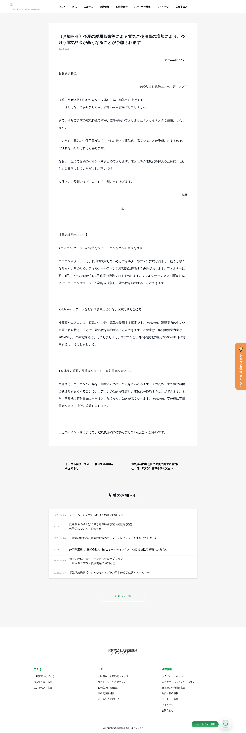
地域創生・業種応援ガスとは (113, 676)
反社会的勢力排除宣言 (173, 687)
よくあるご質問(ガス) (109, 699)
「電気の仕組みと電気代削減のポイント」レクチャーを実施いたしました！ (114, 538)
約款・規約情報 (170, 693)
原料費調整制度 (106, 693)
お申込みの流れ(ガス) (109, 687)
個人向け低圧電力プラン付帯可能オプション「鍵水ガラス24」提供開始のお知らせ (96, 561)
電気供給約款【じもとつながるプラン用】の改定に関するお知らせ (109, 572)
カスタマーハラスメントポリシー (179, 682)
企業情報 (104, 6)
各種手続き (181, 6)
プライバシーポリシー (173, 676)
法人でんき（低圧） (44, 682)
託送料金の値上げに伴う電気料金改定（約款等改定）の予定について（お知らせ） (101, 526)
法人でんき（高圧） (44, 687)
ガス (74, 6)
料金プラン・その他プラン (112, 682)
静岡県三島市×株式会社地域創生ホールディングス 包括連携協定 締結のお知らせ (118, 549)
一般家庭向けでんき (44, 676)
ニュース (88, 6)
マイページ (163, 6)
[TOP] (123, 632)
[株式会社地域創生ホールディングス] (25, 6)
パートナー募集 (142, 6)
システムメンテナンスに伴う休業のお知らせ (96, 514)
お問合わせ (122, 6)
